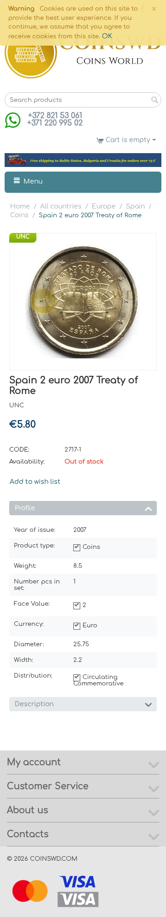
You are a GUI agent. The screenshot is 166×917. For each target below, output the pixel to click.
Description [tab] (34, 704)
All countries (61, 206)
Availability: (27, 461)
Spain (135, 206)
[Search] (154, 101)
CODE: (19, 450)
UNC (23, 236)
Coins (19, 215)
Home (20, 206)
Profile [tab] (25, 508)
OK (107, 36)
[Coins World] (83, 52)
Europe (104, 206)
